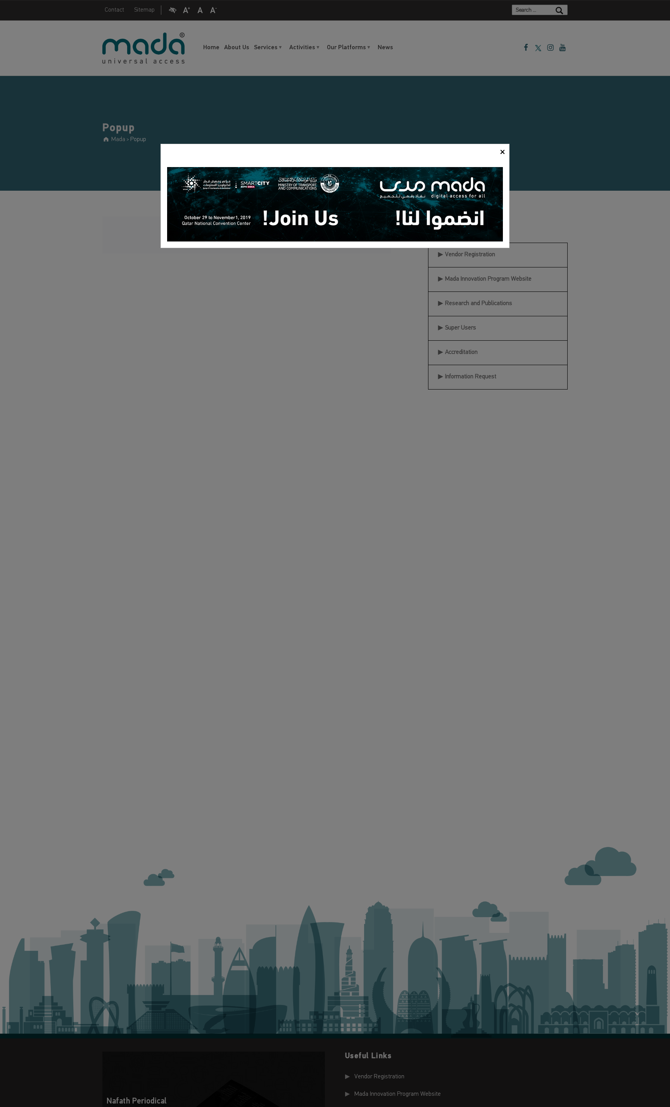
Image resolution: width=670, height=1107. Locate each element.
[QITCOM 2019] (335, 204)
